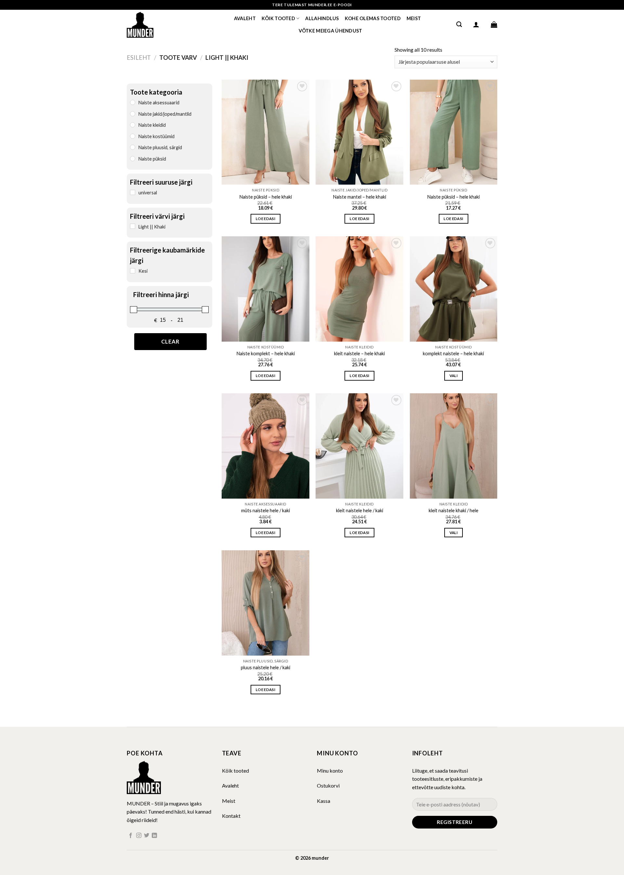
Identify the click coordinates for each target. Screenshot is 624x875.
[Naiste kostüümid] (132, 135)
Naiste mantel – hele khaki (359, 197)
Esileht (139, 57)
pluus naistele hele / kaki (265, 667)
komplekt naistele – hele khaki (453, 353)
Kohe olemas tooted (373, 18)
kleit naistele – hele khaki (359, 353)
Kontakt (231, 816)
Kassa (323, 801)
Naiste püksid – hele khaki (266, 197)
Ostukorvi (328, 785)
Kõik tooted (278, 18)
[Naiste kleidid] (132, 124)
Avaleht (245, 18)
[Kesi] (132, 270)
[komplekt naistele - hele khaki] (454, 288)
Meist (414, 18)
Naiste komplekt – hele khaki (266, 353)
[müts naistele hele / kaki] (265, 445)
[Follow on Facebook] (130, 836)
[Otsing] (459, 24)
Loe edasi (265, 218)
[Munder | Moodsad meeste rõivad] (159, 24)
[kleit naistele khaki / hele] (454, 445)
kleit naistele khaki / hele (453, 510)
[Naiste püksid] (132, 158)
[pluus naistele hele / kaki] (265, 602)
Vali (453, 375)
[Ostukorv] (494, 24)
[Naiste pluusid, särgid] (132, 147)
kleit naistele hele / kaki (359, 510)
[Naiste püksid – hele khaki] (265, 132)
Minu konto (330, 770)
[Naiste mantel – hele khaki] (359, 132)
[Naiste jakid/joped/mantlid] (132, 113)
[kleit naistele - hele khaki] (359, 288)
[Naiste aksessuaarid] (132, 102)
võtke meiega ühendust (330, 30)
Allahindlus (322, 18)
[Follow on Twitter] (146, 836)
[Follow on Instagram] (138, 836)
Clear (170, 341)
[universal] (132, 192)
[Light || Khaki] (132, 226)
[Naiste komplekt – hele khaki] (265, 288)
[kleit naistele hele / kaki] (359, 445)
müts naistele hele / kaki (265, 510)
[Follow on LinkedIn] (154, 836)
